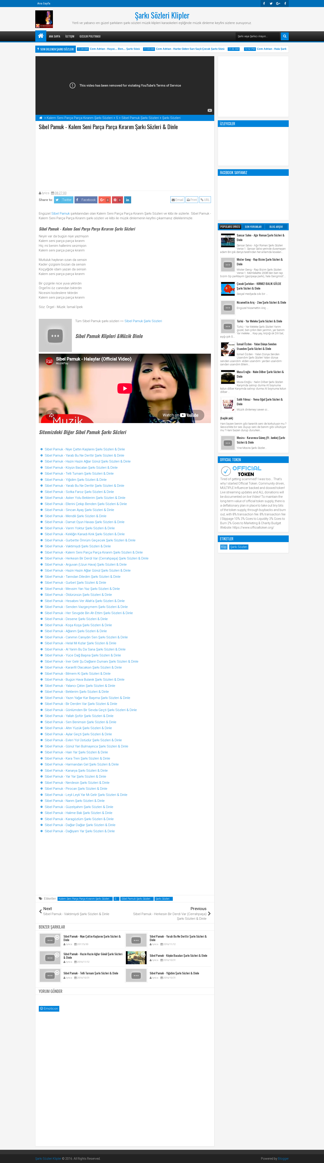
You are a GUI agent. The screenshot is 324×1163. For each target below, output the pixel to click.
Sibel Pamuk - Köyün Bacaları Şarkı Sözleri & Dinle (81, 468)
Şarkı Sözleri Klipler (162, 15)
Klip (223, 547)
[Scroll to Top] (317, 1156)
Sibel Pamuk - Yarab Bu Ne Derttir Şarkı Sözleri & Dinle (84, 455)
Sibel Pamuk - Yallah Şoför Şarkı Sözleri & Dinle (79, 716)
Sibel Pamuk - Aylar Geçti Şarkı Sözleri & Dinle (78, 734)
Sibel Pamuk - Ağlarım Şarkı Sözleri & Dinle (76, 631)
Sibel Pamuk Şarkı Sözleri (143, 321)
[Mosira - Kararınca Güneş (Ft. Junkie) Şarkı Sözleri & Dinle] (228, 443)
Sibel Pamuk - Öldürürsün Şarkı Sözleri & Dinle (78, 595)
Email (179, 200)
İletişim (69, 36)
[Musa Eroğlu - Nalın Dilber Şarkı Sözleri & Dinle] (228, 377)
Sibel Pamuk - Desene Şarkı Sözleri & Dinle (76, 619)
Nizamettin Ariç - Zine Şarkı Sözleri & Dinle (261, 302)
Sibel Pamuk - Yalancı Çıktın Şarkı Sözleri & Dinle (80, 686)
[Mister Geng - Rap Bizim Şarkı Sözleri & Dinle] (228, 264)
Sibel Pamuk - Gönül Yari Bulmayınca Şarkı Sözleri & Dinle (86, 746)
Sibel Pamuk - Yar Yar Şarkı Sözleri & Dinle (75, 776)
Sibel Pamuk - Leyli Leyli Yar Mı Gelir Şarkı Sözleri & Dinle (86, 795)
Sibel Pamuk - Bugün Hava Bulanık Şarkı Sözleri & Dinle (85, 680)
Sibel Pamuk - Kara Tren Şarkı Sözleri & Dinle (77, 758)
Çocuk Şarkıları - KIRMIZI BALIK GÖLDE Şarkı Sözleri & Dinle (259, 285)
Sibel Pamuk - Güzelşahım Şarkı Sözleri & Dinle (79, 807)
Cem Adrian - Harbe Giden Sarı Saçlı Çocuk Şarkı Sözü (180, 48)
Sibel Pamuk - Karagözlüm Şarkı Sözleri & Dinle (79, 819)
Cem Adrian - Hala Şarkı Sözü (265, 48)
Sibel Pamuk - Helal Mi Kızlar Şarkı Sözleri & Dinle (80, 643)
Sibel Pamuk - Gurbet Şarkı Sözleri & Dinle (75, 583)
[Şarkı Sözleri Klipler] (40, 35)
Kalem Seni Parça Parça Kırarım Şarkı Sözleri (84, 898)
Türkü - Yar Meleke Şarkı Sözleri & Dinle (259, 321)
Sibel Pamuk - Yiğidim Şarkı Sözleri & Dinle (76, 480)
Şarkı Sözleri (162, 898)
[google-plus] (278, 3)
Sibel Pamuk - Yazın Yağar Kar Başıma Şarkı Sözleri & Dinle (87, 698)
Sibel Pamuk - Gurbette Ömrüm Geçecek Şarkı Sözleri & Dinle (90, 540)
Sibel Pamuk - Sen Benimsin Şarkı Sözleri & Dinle (80, 722)
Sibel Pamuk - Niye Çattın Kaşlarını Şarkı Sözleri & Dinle (85, 449)
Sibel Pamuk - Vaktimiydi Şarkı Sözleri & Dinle (78, 546)
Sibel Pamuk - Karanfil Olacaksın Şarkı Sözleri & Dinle (83, 667)
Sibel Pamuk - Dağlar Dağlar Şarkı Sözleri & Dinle (80, 825)
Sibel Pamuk (60, 214)
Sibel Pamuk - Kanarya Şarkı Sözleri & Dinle (76, 771)
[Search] (285, 36)
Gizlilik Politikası (90, 36)
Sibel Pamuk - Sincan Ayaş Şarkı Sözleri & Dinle (79, 510)
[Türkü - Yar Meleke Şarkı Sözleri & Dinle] (228, 326)
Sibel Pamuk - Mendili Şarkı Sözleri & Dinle (75, 516)
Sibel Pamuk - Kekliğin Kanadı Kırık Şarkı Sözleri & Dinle (85, 534)
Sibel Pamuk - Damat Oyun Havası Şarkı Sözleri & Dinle (85, 522)
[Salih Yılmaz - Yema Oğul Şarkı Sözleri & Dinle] (228, 404)
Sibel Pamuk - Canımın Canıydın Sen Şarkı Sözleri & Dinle (86, 637)
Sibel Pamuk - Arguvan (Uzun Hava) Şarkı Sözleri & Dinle (86, 565)
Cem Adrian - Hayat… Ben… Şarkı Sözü (104, 48)
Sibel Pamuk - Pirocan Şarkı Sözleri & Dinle (76, 789)
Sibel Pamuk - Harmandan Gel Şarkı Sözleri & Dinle (82, 764)
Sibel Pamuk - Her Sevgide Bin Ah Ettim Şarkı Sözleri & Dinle (89, 613)
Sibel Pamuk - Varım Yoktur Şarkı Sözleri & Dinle (80, 528)
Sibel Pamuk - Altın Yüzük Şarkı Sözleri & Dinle (78, 728)
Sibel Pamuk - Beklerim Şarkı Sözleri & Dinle (77, 692)
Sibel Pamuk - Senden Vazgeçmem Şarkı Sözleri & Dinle (86, 607)
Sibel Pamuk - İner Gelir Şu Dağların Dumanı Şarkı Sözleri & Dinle (91, 661)
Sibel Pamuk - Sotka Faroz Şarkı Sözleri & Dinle (79, 492)
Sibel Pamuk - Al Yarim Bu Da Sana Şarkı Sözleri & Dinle (85, 649)
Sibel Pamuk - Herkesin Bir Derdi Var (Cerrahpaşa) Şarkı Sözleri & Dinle (97, 558)
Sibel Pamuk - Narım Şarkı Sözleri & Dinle (75, 801)
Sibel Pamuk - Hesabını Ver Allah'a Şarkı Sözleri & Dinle (85, 601)
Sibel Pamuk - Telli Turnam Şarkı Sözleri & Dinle (79, 474)
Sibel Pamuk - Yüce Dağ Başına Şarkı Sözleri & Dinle (83, 655)
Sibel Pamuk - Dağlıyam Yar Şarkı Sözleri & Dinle (80, 831)
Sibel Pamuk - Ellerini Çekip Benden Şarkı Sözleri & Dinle (86, 504)
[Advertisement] (125, 159)
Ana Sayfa (43, 3)
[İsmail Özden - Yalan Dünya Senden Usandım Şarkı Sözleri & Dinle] (228, 349)
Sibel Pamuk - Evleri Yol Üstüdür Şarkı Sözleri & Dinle (83, 740)
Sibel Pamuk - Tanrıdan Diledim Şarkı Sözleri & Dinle (83, 577)
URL (206, 200)
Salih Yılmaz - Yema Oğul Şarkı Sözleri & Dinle (260, 401)
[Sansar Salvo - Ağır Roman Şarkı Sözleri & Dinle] (228, 240)
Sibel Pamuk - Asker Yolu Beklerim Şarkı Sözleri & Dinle (85, 498)
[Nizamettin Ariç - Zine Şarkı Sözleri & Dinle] (228, 307)
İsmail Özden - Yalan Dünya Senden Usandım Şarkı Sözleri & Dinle (256, 346)
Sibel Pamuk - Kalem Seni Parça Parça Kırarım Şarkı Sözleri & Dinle (94, 552)
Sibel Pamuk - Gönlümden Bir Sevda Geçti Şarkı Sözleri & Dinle (91, 710)
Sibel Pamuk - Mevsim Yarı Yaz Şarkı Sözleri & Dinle (82, 589)
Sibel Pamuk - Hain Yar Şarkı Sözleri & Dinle (76, 752)
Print (193, 200)
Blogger (283, 1158)
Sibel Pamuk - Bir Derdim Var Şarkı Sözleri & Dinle (81, 704)
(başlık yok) (226, 418)
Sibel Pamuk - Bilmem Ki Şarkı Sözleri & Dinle (78, 674)
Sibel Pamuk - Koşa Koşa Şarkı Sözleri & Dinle (78, 625)
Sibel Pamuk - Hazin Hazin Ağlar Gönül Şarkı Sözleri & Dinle (88, 461)
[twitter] (271, 3)
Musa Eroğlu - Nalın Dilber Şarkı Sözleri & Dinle (260, 374)
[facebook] (285, 3)
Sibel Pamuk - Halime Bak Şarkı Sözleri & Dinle (78, 813)
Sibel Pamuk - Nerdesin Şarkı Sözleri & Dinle (77, 783)
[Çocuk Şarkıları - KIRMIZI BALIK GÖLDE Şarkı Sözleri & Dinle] (228, 289)
